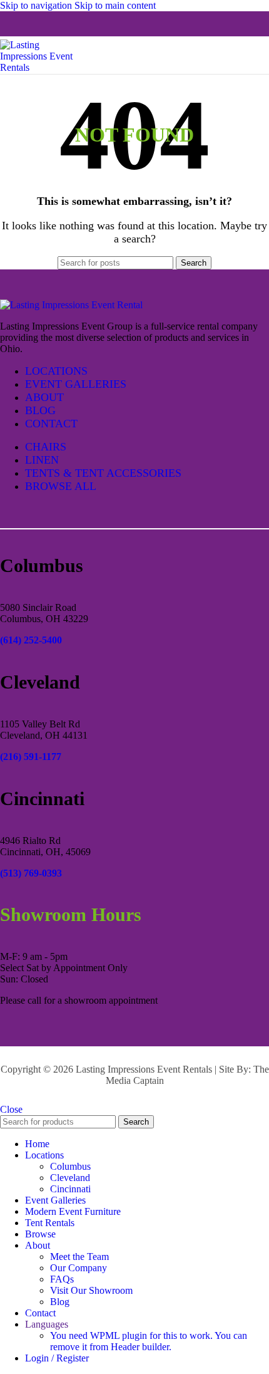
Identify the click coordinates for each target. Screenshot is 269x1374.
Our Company (78, 1267)
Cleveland (70, 1177)
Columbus (70, 1166)
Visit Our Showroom (91, 1290)
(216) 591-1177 (30, 756)
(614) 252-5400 (31, 640)
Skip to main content (115, 5)
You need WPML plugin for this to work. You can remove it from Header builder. (148, 1341)
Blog (59, 1301)
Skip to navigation (37, 5)
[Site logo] (44, 67)
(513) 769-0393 (31, 873)
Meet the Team (79, 1256)
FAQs (62, 1279)
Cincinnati (70, 1189)
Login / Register (57, 1358)
